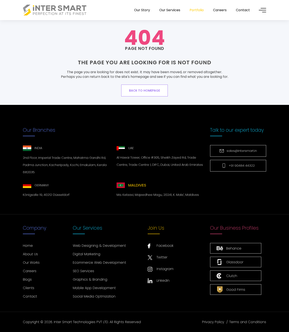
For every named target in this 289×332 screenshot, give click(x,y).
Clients (28, 287)
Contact (30, 296)
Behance (233, 248)
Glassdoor (234, 262)
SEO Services (83, 271)
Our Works (31, 262)
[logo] (54, 10)
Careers (29, 271)
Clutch (231, 275)
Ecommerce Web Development (99, 262)
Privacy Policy (213, 322)
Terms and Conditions (247, 322)
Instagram (165, 268)
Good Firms (235, 289)
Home (28, 245)
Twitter (162, 257)
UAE (131, 148)
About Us (30, 254)
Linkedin (163, 280)
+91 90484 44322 (242, 165)
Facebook (165, 245)
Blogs (27, 279)
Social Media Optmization (94, 296)
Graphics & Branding (90, 279)
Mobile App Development (94, 287)
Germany (41, 185)
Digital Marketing (86, 254)
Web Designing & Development (99, 245)
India (38, 148)
